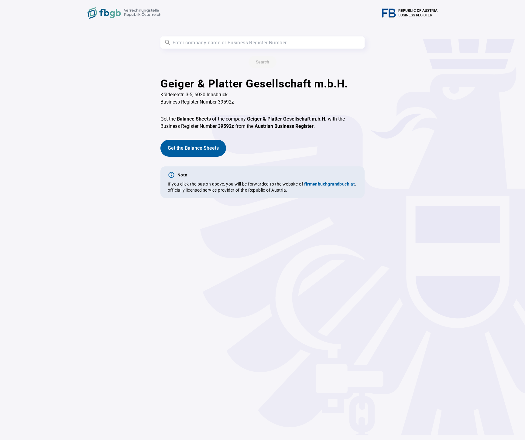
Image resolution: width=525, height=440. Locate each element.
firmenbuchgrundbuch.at (329, 184)
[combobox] (262, 42)
